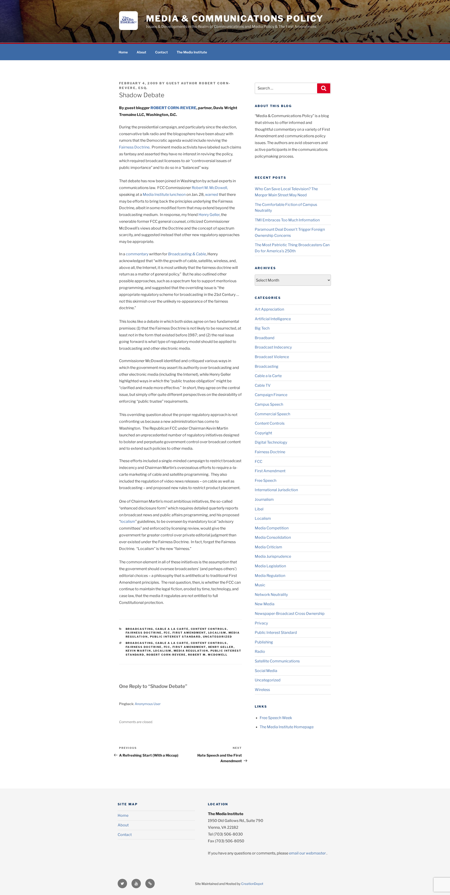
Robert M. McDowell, (210, 188)
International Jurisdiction (276, 490)
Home (123, 52)
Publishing (264, 642)
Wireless (262, 689)
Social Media (266, 670)
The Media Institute (192, 52)
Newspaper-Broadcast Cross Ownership (290, 613)
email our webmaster (307, 853)
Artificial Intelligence (273, 319)
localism (127, 521)
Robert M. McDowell (208, 654)
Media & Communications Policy (234, 18)
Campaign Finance (271, 395)
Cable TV (262, 385)
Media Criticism (268, 547)
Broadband (264, 338)
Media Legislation (270, 566)
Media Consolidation (273, 537)
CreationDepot (252, 884)
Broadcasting (139, 629)
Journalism (264, 499)
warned (211, 194)
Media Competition (272, 528)
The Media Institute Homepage (287, 727)
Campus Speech (269, 404)
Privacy (261, 623)
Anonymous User (148, 704)
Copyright (263, 433)
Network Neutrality (271, 594)
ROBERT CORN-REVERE (173, 108)
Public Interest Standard (175, 636)
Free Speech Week (276, 718)
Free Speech (265, 480)
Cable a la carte (172, 643)
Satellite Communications (277, 661)
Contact (161, 52)
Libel (259, 509)
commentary (137, 254)
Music (260, 585)
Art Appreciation (269, 309)
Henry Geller (209, 214)
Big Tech (262, 328)
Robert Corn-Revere (166, 654)
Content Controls (209, 629)
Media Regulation (191, 650)
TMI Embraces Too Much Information (287, 220)
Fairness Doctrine (134, 147)
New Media (264, 604)
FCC (167, 632)
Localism (217, 632)
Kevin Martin (138, 650)
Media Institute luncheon (164, 194)
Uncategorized (217, 636)
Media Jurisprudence (273, 556)
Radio (260, 651)
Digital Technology (271, 442)
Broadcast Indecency (273, 347)
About (141, 52)
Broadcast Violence (272, 357)
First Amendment (189, 632)
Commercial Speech (272, 414)
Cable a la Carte (172, 629)
